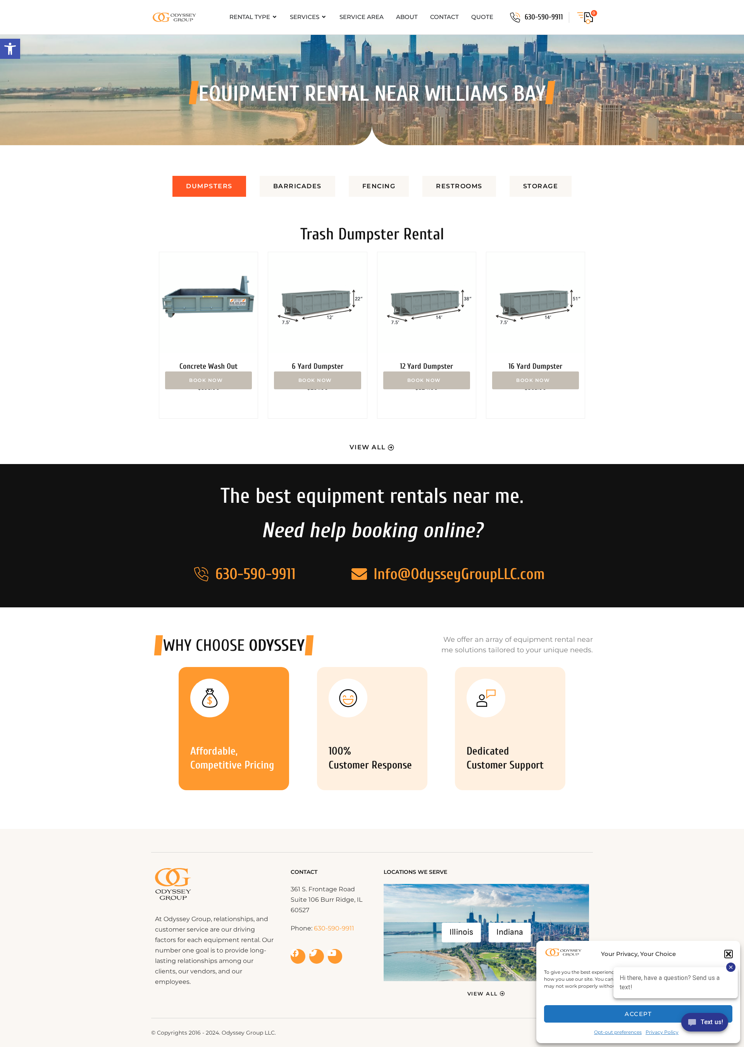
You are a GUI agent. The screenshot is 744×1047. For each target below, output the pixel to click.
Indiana (509, 932)
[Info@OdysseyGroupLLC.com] (359, 574)
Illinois (461, 932)
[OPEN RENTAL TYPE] (275, 17)
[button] (10, 49)
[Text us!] (704, 1024)
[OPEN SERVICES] (324, 17)
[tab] (209, 186)
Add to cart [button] (208, 380)
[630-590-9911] (515, 17)
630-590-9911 (544, 17)
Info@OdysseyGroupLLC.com (459, 574)
